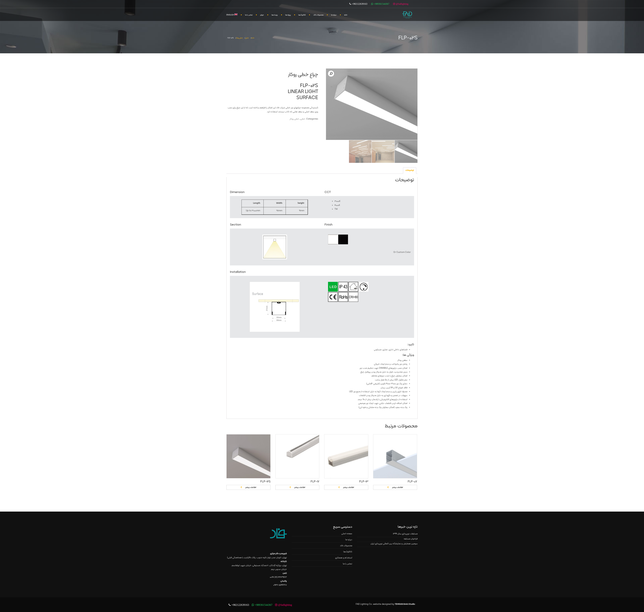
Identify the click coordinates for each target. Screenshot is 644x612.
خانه (345, 15)
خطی (247, 38)
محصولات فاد (318, 15)
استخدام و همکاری (343, 558)
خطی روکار (239, 38)
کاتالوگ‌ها (302, 15)
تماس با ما (249, 15)
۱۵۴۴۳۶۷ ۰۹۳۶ (280, 585)
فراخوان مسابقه (411, 539)
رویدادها (275, 15)
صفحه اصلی (346, 533)
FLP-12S (265, 481)
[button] (331, 74)
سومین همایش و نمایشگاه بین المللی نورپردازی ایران (394, 543)
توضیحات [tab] (409, 170)
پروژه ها (288, 15)
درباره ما (334, 15)
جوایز (262, 15)
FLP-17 (315, 481)
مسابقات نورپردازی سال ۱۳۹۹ (405, 534)
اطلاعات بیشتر (250, 487)
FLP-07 (412, 481)
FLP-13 (363, 481)
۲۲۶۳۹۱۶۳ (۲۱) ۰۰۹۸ (278, 577)
